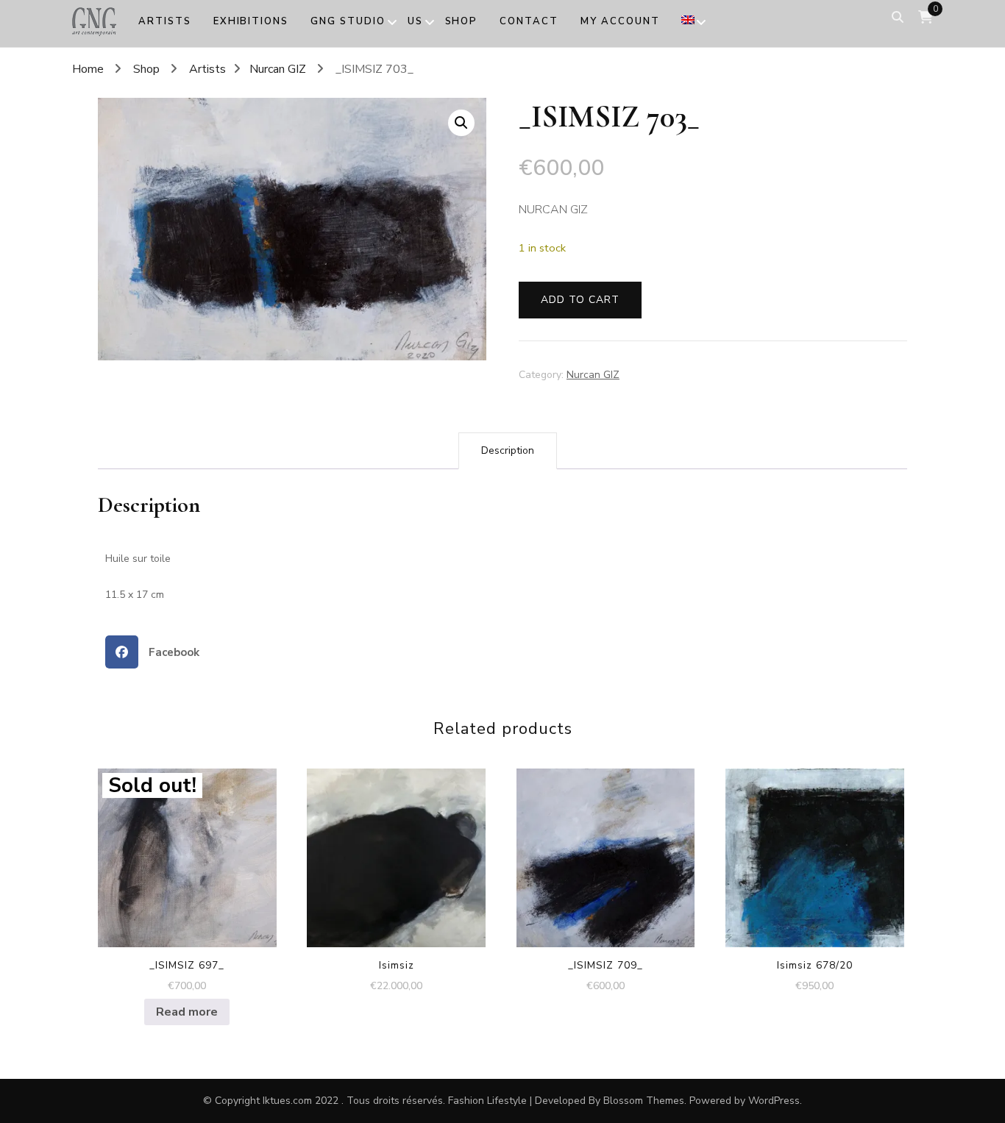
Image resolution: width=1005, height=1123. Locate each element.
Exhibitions (250, 21)
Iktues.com (287, 1101)
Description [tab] (507, 450)
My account (620, 21)
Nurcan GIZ (593, 375)
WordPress (774, 1101)
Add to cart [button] (396, 853)
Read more (187, 1012)
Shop (461, 21)
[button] (461, 123)
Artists (164, 21)
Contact (529, 21)
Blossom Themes (643, 1101)
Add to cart (580, 300)
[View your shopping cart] (925, 17)
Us (415, 21)
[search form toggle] (897, 17)
